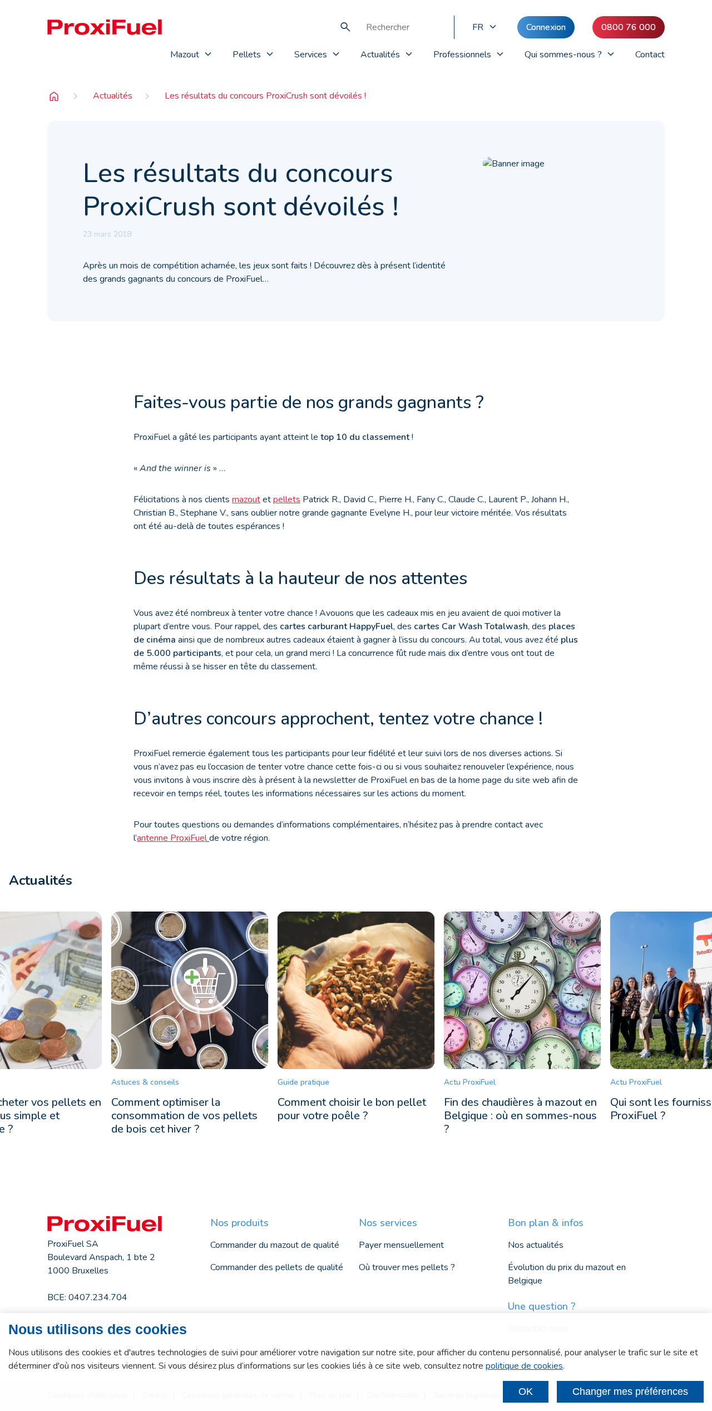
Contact (650, 54)
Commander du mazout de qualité (274, 1245)
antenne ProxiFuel (172, 838)
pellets (286, 499)
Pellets (247, 54)
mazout (246, 499)
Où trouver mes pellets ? (407, 1267)
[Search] (345, 27)
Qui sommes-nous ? (563, 54)
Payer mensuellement (401, 1245)
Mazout (184, 54)
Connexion (546, 27)
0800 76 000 (628, 27)
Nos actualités (535, 1245)
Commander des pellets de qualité (276, 1267)
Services (310, 54)
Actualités (380, 54)
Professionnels (462, 54)
